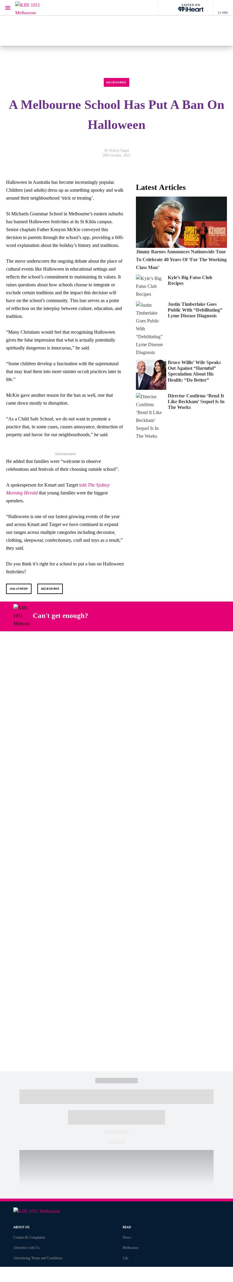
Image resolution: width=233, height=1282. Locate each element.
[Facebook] (139, 615)
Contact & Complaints (29, 1237)
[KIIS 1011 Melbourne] (33, 7)
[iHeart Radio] (196, 615)
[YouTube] (182, 615)
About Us (21, 1227)
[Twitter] (167, 615)
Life (125, 1258)
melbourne (50, 588)
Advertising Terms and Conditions (38, 1258)
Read (127, 1227)
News (127, 1237)
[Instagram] (153, 615)
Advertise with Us (26, 1248)
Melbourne (130, 1248)
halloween (19, 588)
